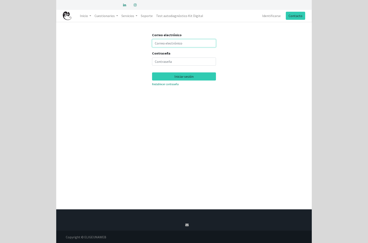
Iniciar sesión (184, 76)
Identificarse (271, 16)
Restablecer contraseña (165, 84)
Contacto (295, 16)
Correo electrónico (167, 35)
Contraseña (161, 53)
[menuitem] (146, 16)
